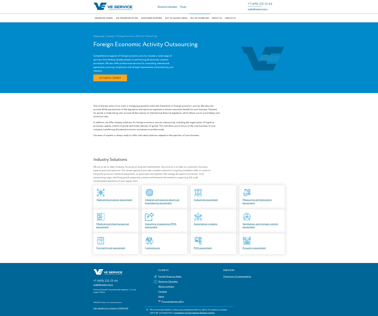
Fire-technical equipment (110, 248)
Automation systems (205, 224)
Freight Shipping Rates (169, 277)
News (161, 297)
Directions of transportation (237, 277)
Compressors (152, 248)
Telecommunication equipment (114, 200)
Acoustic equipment (254, 248)
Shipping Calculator (167, 7)
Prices (183, 7)
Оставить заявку (110, 78)
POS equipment (203, 248)
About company (166, 287)
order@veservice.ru (257, 9)
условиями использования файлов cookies (194, 313)
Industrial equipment (206, 200)
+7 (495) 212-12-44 (260, 4)
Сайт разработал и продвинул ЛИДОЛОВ (110, 308)
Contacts (162, 292)
